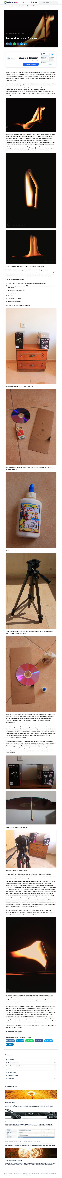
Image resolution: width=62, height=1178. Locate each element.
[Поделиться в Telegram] (10, 43)
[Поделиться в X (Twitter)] (21, 43)
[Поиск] (40, 2)
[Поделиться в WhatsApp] (14, 43)
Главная (6, 5)
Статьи (11, 5)
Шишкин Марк (13, 1031)
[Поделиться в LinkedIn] (25, 43)
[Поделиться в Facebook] (18, 43)
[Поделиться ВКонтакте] (7, 43)
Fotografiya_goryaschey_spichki (31, 5)
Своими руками (10, 33)
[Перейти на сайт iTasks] (31, 59)
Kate (23, 33)
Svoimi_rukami (18, 5)
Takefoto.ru (17, 1033)
